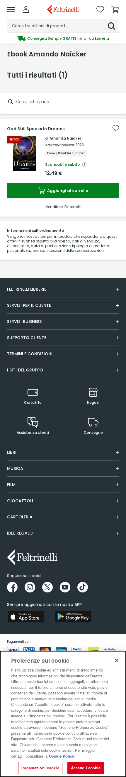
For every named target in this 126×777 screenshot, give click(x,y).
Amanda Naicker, (59, 144)
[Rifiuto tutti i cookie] (116, 660)
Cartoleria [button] (20, 517)
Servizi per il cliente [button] (29, 305)
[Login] (26, 9)
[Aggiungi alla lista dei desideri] (116, 128)
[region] (63, 714)
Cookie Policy (61, 756)
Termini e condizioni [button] (29, 354)
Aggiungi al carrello (67, 190)
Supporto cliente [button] (26, 338)
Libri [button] (11, 452)
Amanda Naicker (65, 138)
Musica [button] (15, 468)
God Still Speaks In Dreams (36, 129)
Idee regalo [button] (20, 533)
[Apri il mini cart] (115, 9)
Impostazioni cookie (40, 768)
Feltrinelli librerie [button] (26, 289)
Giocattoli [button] (20, 501)
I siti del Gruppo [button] (25, 370)
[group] (63, 38)
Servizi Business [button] (24, 321)
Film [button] (11, 485)
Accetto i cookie (86, 768)
